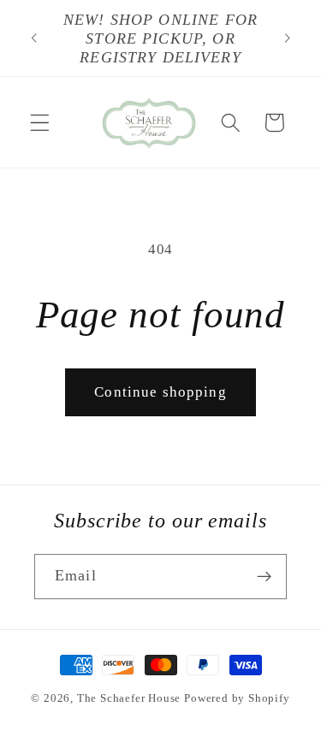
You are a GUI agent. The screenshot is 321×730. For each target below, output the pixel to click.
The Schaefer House (129, 698)
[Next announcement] (287, 38)
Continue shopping (160, 392)
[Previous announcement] (33, 38)
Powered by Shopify (237, 698)
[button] (40, 122)
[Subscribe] (264, 577)
